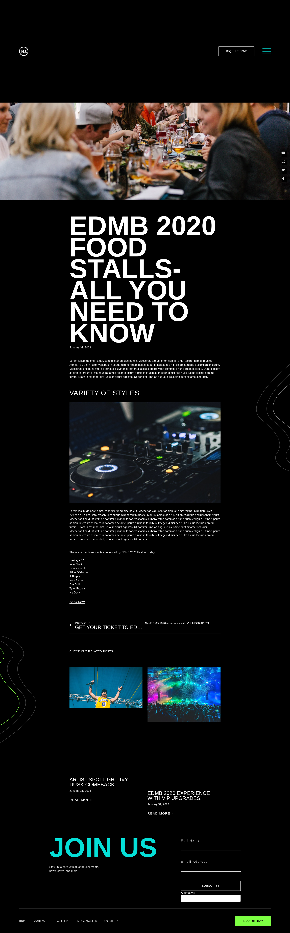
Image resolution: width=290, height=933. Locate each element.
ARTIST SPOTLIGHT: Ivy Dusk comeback (98, 782)
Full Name (190, 840)
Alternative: (188, 893)
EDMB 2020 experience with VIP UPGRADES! (179, 795)
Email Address (194, 861)
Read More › (82, 800)
